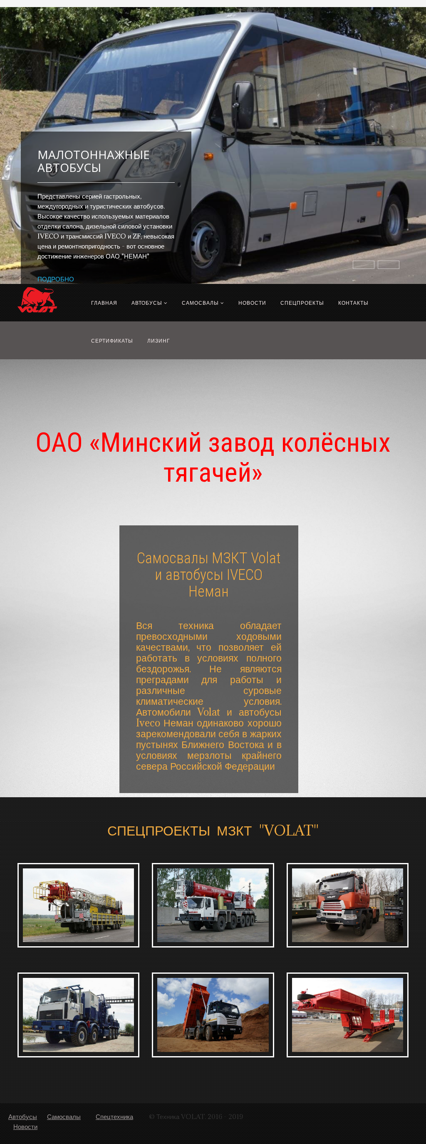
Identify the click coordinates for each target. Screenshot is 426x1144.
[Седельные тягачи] (348, 905)
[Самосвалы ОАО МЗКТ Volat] (213, 1014)
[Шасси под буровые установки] (78, 905)
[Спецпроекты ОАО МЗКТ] (78, 1014)
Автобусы (146, 302)
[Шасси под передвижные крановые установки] (213, 905)
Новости (252, 302)
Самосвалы (200, 302)
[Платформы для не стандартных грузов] (348, 1014)
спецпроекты (302, 302)
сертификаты (112, 340)
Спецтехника (114, 1116)
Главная (104, 302)
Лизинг (158, 340)
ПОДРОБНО (55, 279)
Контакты (353, 302)
